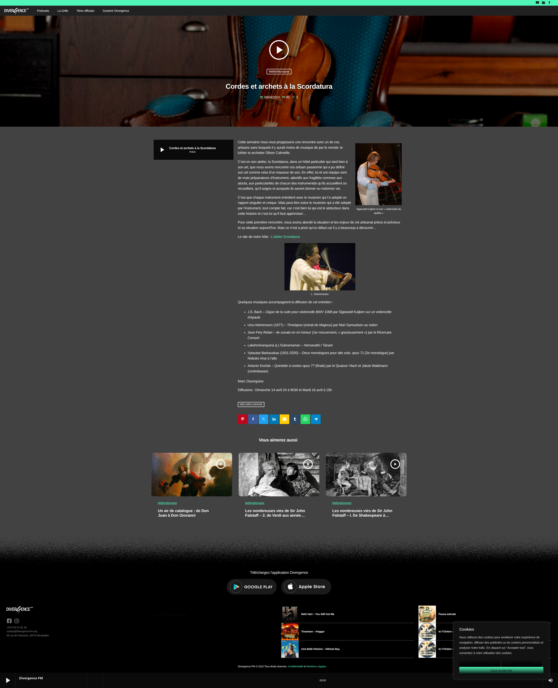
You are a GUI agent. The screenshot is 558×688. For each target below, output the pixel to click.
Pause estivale (447, 614)
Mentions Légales (316, 666)
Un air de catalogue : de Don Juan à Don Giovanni (183, 513)
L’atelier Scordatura (285, 237)
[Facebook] (549, 2)
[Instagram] (543, 2)
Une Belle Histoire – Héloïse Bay (320, 649)
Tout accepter (501, 670)
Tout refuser (522, 662)
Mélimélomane (279, 71)
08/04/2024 (270, 97)
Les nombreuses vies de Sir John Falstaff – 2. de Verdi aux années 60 (275, 515)
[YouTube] (537, 2)
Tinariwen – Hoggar (313, 631)
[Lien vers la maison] (16, 10)
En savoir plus (479, 662)
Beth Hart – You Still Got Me (317, 614)
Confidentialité (295, 666)
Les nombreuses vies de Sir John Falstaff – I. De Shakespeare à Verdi (362, 515)
